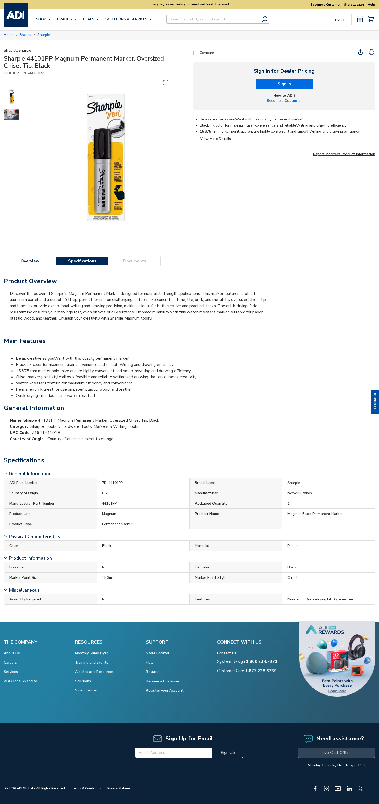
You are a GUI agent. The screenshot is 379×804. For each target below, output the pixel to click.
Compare (207, 52)
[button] (375, 402)
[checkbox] (195, 53)
